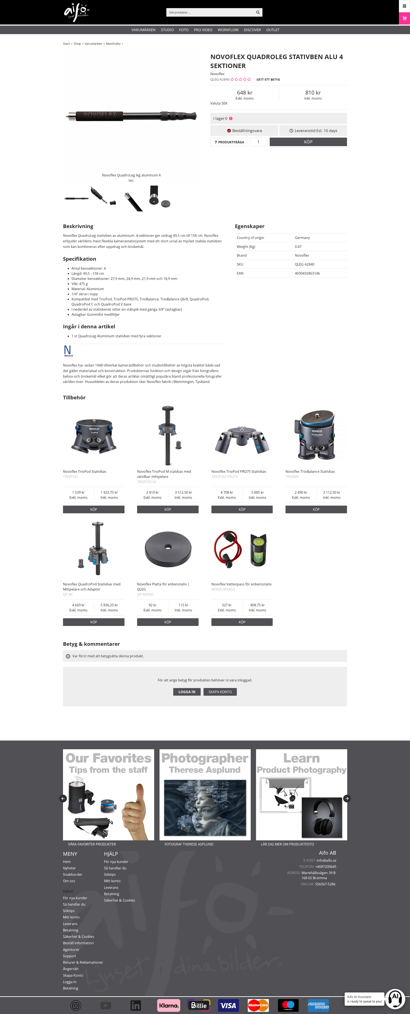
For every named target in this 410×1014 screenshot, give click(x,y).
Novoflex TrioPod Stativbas (84, 471)
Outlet (272, 29)
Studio (167, 29)
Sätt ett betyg (268, 79)
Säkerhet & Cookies (78, 936)
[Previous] (63, 798)
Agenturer (71, 949)
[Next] (347, 798)
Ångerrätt (71, 968)
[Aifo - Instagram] (78, 1005)
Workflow (228, 29)
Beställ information (78, 943)
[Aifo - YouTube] (108, 1005)
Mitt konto (71, 917)
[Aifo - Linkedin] (138, 1005)
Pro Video (203, 29)
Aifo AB (327, 852)
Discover (252, 29)
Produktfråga (231, 142)
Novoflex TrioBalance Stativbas (310, 471)
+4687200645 (325, 866)
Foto (184, 29)
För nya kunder (75, 898)
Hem (67, 861)
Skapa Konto (73, 975)
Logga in (187, 692)
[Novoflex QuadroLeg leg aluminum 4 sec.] (131, 116)
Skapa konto (220, 692)
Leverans (70, 923)
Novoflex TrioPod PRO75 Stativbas (238, 471)
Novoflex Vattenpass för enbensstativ (241, 584)
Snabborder (72, 874)
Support (69, 956)
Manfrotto (113, 44)
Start (66, 44)
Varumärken (144, 29)
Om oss (69, 881)
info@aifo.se (326, 860)
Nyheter (69, 868)
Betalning (70, 930)
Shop (77, 44)
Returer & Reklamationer (83, 962)
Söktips (69, 910)
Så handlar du (74, 904)
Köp (308, 142)
